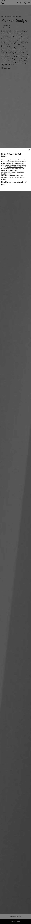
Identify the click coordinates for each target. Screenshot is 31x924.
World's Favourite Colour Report (13, 168)
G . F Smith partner (17, 163)
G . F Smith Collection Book (15, 167)
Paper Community (6, 172)
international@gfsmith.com (9, 175)
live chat (3, 174)
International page (20, 161)
